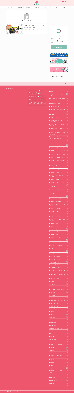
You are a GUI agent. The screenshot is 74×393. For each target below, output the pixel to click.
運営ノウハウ (10, 7)
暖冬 (31, 102)
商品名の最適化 (58, 325)
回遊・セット (58, 333)
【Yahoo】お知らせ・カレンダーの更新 (58, 141)
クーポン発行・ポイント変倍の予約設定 (58, 275)
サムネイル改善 (58, 281)
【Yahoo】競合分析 (58, 231)
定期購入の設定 (58, 339)
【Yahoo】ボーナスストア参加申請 (58, 182)
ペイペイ (34, 99)
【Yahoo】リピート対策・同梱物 (58, 189)
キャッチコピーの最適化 (58, 264)
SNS (39, 92)
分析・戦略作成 (58, 317)
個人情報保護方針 (9, 391)
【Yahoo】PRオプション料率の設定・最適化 (58, 129)
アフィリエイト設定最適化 (58, 256)
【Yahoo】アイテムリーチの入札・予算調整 (58, 151)
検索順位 (35, 102)
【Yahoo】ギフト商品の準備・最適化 (58, 160)
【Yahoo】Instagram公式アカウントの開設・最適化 (58, 121)
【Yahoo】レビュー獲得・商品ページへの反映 (58, 192)
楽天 (38, 102)
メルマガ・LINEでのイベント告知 (58, 297)
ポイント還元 (39, 99)
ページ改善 (58, 295)
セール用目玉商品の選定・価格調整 (58, 289)
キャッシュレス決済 (31, 96)
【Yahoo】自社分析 (58, 234)
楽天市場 (42, 102)
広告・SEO (37, 7)
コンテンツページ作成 (58, 278)
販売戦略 (45, 103)
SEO (36, 92)
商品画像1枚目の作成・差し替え (58, 328)
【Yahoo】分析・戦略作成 (58, 196)
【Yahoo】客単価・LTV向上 (58, 216)
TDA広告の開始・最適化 (58, 106)
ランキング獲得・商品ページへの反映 (58, 300)
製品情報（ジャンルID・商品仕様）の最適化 (58, 371)
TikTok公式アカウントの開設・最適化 (58, 109)
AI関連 (58, 91)
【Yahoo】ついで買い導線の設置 (58, 145)
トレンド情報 (19, 7)
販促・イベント (58, 377)
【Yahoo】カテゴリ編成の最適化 (58, 157)
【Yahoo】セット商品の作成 (58, 169)
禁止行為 (34, 103)
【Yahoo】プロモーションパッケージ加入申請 (58, 176)
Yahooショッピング (58, 117)
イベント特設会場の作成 (58, 259)
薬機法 (38, 103)
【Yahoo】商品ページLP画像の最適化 (58, 198)
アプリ (36, 93)
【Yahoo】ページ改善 (58, 179)
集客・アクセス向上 (58, 385)
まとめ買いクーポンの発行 (58, 253)
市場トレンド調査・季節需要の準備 (58, 344)
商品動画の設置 (58, 322)
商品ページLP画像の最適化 (58, 319)
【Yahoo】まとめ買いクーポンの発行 (58, 147)
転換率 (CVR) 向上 (58, 380)
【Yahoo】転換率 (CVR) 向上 (58, 240)
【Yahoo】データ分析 (58, 172)
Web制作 (28, 7)
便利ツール (55, 7)
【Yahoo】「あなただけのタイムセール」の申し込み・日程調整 (58, 137)
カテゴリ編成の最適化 (58, 262)
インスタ (40, 93)
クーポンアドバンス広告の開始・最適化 (58, 271)
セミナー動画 (58, 286)
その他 (58, 248)
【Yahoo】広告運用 (58, 223)
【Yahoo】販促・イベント (58, 237)
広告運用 (58, 350)
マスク (43, 99)
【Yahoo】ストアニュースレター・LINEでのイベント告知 (58, 166)
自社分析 (58, 368)
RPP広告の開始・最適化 (58, 103)
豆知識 (46, 7)
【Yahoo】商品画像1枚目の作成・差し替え (58, 205)
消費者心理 (30, 103)
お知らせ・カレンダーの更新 (58, 245)
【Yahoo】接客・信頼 (58, 226)
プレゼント (30, 99)
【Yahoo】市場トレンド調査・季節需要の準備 (58, 220)
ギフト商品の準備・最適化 (58, 267)
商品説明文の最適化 (58, 330)
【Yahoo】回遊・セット (58, 208)
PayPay (33, 92)
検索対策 (58, 359)
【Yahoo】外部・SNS (58, 211)
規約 (41, 103)
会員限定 (63, 7)
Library (29, 92)
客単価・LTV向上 (58, 341)
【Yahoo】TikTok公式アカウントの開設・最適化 (58, 133)
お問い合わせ (16, 391)
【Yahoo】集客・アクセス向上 (58, 242)
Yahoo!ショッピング (31, 93)
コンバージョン (41, 96)
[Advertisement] (59, 17)
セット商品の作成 (58, 284)
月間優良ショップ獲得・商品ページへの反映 (58, 356)
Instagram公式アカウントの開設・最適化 (58, 95)
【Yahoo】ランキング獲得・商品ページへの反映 (58, 186)
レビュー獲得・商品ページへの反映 (58, 306)
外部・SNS (58, 336)
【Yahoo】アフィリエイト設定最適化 (58, 154)
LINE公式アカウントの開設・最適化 (58, 98)
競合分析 (58, 365)
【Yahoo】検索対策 (58, 229)
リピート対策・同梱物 (58, 303)
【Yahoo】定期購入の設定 (58, 213)
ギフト (36, 96)
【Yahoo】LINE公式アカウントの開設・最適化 (58, 125)
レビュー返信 (58, 308)
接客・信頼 (58, 352)
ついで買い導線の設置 (58, 251)
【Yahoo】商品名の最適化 (58, 201)
